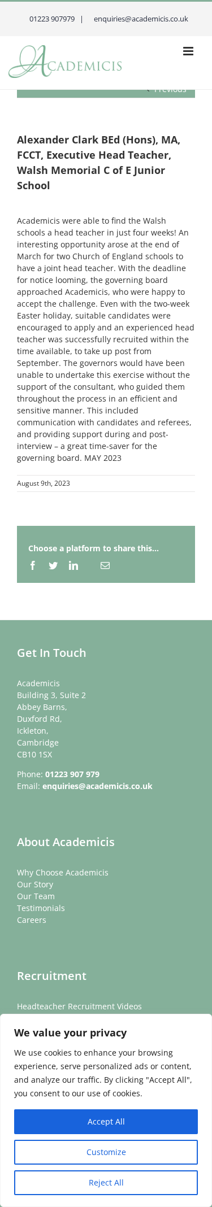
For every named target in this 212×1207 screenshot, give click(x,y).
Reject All (106, 1182)
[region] (106, 1110)
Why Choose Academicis (63, 872)
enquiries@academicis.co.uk (97, 786)
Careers (31, 919)
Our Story (35, 884)
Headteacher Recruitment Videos (79, 1006)
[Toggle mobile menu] (189, 51)
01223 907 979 (72, 774)
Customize (106, 1152)
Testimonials (41, 908)
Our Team (36, 896)
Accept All (106, 1121)
